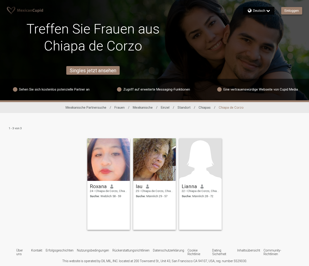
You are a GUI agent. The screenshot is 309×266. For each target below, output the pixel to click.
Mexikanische (143, 107)
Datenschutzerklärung (168, 250)
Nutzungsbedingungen (93, 250)
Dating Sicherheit (219, 252)
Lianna (189, 186)
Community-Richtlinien (272, 252)
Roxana (98, 186)
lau (139, 186)
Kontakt (36, 250)
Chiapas (205, 107)
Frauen (119, 107)
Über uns (19, 252)
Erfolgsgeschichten (60, 250)
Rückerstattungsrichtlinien (131, 250)
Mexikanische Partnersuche (86, 107)
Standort (184, 107)
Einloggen (292, 11)
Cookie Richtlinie (194, 252)
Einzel (165, 107)
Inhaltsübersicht (248, 250)
